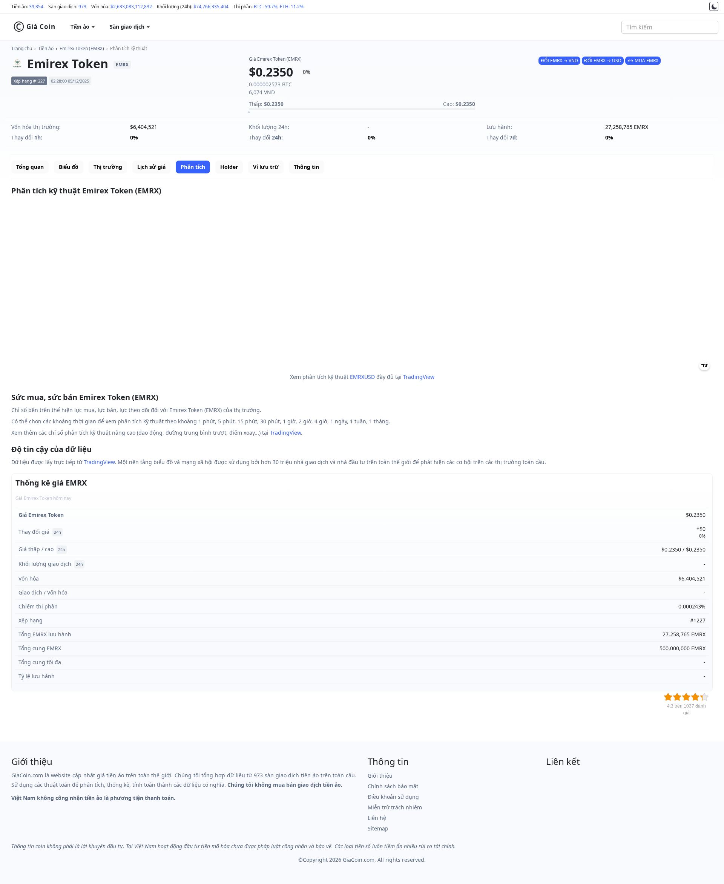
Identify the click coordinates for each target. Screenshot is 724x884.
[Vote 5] (704, 697)
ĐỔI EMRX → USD (602, 60)
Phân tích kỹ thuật (128, 48)
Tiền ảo (46, 48)
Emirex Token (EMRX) (82, 48)
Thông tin (306, 166)
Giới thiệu (380, 775)
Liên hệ (377, 817)
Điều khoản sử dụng (393, 796)
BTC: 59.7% (266, 6)
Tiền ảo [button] (81, 26)
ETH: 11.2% (292, 6)
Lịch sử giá (151, 166)
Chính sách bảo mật (393, 786)
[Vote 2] (677, 697)
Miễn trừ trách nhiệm (395, 807)
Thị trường (108, 166)
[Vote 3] (686, 697)
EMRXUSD (362, 376)
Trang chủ (21, 48)
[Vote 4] (695, 697)
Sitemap (378, 828)
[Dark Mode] (713, 6)
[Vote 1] (668, 697)
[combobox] (669, 27)
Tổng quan (30, 166)
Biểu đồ (68, 166)
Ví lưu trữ (266, 166)
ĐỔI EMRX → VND (559, 60)
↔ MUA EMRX (642, 60)
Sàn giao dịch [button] (128, 26)
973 (82, 6)
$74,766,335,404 (211, 6)
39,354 (36, 6)
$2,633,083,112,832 (131, 6)
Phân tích (193, 166)
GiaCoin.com (358, 859)
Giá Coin (34, 27)
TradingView (418, 376)
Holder (229, 166)
